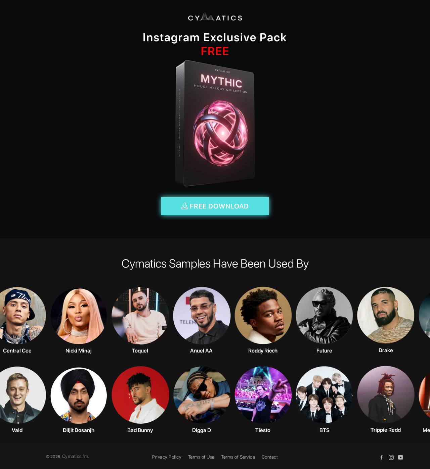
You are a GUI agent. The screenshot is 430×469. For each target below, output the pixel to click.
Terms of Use (201, 457)
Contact (270, 457)
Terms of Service (238, 457)
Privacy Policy (166, 457)
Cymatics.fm (75, 456)
